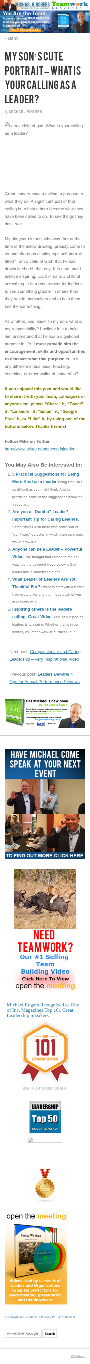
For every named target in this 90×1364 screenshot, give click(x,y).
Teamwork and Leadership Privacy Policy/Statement (40, 1317)
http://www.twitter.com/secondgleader (39, 449)
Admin (78, 1356)
